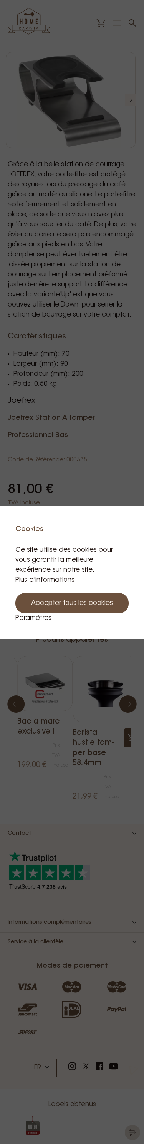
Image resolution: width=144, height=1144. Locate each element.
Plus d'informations (44, 580)
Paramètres (33, 618)
